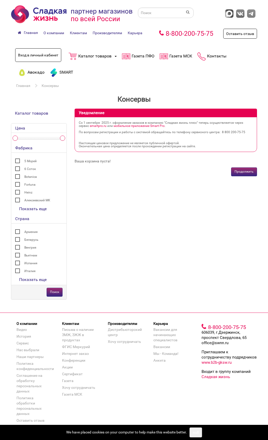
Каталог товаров (31, 113)
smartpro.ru (98, 126)
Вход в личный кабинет (38, 55)
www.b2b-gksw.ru (217, 362)
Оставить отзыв (240, 34)
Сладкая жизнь (216, 376)
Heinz (28, 192)
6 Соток (30, 169)
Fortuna (30, 184)
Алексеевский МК (37, 200)
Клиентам (78, 33)
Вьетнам (30, 255)
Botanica (30, 177)
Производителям (107, 33)
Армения (31, 232)
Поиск (54, 292)
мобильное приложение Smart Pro (139, 126)
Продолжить (244, 171)
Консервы (50, 86)
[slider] (15, 138)
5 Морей (30, 161)
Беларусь (31, 240)
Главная (23, 86)
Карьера (135, 33)
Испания (30, 263)
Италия (30, 271)
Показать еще (33, 208)
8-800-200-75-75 (189, 33)
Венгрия (30, 247)
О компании (53, 33)
